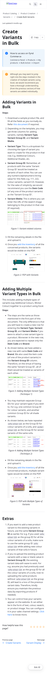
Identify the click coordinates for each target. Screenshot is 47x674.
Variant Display (33, 642)
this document (20, 124)
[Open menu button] (41, 4)
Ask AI (37, 667)
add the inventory (26, 244)
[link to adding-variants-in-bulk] (1, 104)
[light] (35, 4)
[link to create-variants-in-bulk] (1, 37)
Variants (6, 17)
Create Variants (13, 642)
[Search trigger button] (30, 4)
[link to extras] (1, 518)
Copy (36, 37)
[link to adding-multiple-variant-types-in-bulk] (1, 291)
